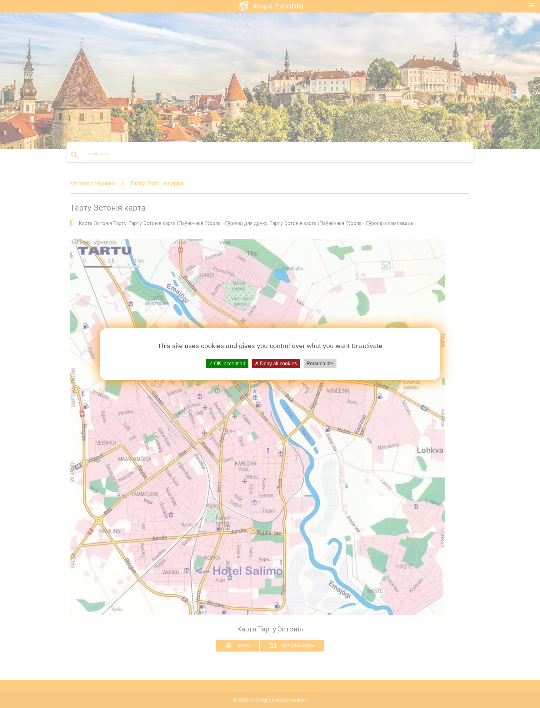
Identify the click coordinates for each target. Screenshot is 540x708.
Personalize (320, 363)
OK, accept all (229, 363)
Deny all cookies (278, 363)
